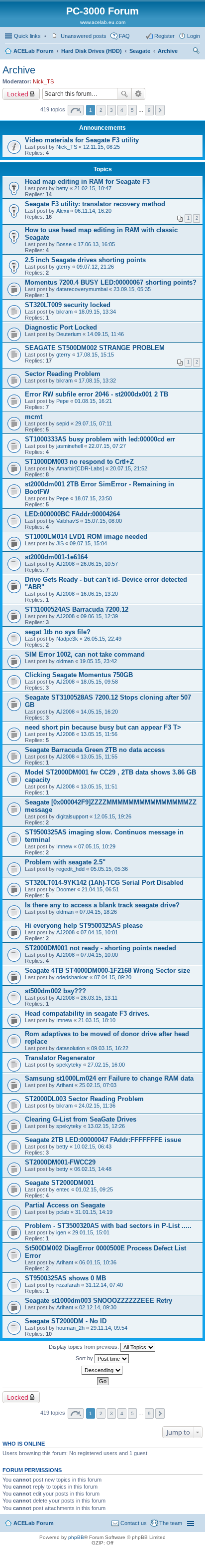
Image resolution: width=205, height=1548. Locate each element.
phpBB (76, 1537)
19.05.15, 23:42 (98, 661)
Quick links (27, 36)
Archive (168, 51)
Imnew (64, 846)
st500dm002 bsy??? (55, 991)
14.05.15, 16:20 (99, 712)
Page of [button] (76, 110)
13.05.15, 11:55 (99, 757)
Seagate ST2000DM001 (59, 1182)
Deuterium (68, 334)
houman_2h (70, 1328)
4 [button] (121, 110)
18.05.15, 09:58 (99, 682)
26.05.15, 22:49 (102, 639)
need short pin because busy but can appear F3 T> (103, 727)
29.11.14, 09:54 (109, 1328)
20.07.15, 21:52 (128, 468)
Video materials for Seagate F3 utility (82, 140)
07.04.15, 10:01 (99, 932)
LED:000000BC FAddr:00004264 (72, 514)
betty (62, 188)
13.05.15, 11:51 (99, 786)
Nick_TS (43, 81)
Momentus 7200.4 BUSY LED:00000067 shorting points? (111, 282)
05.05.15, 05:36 (109, 869)
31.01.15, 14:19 (93, 1212)
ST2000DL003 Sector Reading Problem (84, 1099)
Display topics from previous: (84, 1347)
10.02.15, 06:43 (92, 1147)
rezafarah (68, 1285)
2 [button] (101, 110)
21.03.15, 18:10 (96, 1020)
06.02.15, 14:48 (92, 1169)
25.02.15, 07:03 (97, 1085)
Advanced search (138, 94)
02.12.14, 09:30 (97, 1307)
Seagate (139, 51)
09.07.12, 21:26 (95, 267)
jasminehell (69, 446)
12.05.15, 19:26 (112, 816)
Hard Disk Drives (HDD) (91, 51)
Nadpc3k (67, 639)
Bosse (64, 244)
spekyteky (69, 1065)
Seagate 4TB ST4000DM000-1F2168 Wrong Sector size (107, 970)
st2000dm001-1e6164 (56, 557)
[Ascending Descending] (102, 1370)
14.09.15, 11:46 (105, 334)
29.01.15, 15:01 (90, 1232)
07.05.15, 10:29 (96, 846)
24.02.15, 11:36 (97, 1106)
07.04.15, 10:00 (99, 955)
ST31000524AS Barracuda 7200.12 (76, 609)
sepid (62, 423)
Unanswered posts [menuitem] (83, 36)
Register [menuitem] (164, 36)
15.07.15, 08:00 (103, 521)
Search (124, 94)
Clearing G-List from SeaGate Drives (80, 1119)
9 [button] (149, 110)
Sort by (85, 1358)
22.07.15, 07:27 (107, 446)
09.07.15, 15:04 (88, 543)
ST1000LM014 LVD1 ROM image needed (86, 536)
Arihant (64, 1085)
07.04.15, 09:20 (112, 977)
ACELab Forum (33, 51)
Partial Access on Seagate (65, 1205)
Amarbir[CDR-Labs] (80, 468)
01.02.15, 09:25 (94, 1189)
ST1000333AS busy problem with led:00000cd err (100, 439)
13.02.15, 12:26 (106, 1126)
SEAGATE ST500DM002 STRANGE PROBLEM (95, 348)
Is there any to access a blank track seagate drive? (102, 905)
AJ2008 (65, 564)
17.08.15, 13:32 (97, 381)
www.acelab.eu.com (102, 22)
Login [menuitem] (193, 36)
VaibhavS (67, 521)
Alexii (62, 211)
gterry (63, 267)
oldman (65, 661)
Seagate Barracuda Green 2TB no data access (95, 750)
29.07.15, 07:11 (93, 423)
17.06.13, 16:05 (96, 244)
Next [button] (160, 110)
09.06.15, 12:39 (99, 616)
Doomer (66, 889)
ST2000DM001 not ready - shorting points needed (100, 948)
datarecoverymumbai (81, 289)
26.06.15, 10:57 (99, 564)
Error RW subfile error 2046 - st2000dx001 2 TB (96, 394)
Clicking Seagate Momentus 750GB (79, 675)
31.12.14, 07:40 (104, 1285)
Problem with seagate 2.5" (65, 862)
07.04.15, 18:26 (98, 912)
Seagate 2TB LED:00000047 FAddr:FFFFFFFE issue (103, 1140)
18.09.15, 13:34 (97, 312)
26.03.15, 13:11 (99, 998)
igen (61, 1232)
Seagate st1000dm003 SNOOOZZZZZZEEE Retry (98, 1300)
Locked (17, 93)
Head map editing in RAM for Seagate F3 (87, 181)
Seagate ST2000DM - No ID (65, 1321)
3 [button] (111, 110)
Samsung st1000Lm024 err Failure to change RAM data (109, 1078)
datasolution (70, 1048)
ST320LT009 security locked (67, 305)
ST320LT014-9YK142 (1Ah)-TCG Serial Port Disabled (104, 882)
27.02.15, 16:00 (106, 1065)
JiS (60, 543)
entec (63, 1189)
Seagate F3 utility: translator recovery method (95, 204)
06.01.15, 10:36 (97, 1262)
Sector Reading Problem (63, 374)
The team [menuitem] (170, 1523)
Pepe (62, 401)
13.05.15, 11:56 (99, 734)
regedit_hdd (70, 869)
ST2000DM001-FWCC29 (60, 1162)
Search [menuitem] (196, 52)
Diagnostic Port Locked (61, 327)
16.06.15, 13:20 (99, 594)
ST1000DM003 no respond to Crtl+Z (79, 461)
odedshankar (72, 977)
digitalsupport (72, 816)
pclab (62, 1212)
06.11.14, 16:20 (93, 211)
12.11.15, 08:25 (101, 147)
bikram (64, 312)
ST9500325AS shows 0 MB (65, 1278)
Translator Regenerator (60, 1058)
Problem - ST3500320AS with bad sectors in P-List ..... (108, 1225)
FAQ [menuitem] (124, 36)
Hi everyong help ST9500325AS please (84, 925)
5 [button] (132, 110)
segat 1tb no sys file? (58, 632)
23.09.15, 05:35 (132, 289)
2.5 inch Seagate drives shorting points (85, 260)
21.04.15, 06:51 (100, 889)
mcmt (33, 416)
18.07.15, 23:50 (93, 498)
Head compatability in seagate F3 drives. (87, 1013)
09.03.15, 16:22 (109, 1048)
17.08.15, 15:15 (95, 355)
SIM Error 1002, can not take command (85, 654)
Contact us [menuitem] (133, 1523)
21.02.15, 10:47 (92, 188)
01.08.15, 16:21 (93, 401)
